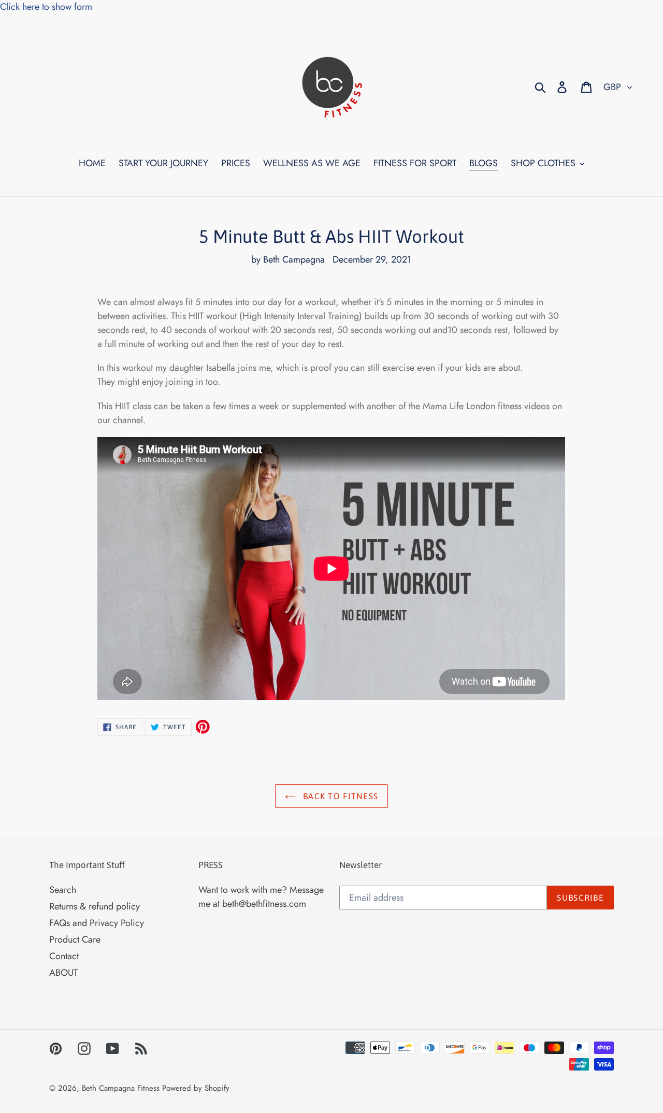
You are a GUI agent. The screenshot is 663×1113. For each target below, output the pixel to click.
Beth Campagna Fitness (121, 1088)
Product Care (74, 939)
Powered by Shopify (195, 1088)
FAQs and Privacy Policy (96, 923)
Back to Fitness (339, 796)
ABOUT (63, 972)
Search (62, 890)
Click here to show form (46, 6)
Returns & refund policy (94, 906)
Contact (64, 956)
